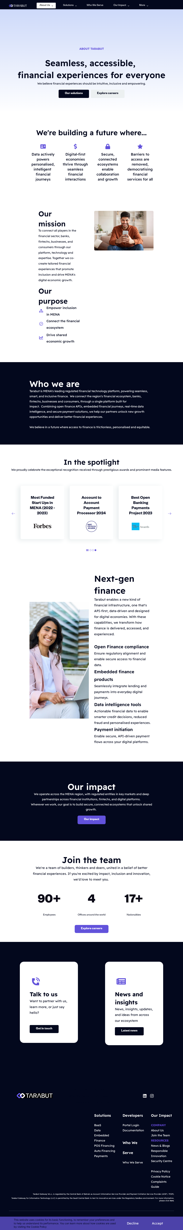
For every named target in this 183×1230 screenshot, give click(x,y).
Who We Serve (79, 1096)
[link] (35, 1095)
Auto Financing (104, 1151)
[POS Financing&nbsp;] (114, 1145)
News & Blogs (160, 1145)
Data (97, 1130)
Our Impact (101, 1096)
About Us (80, 1089)
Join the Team (160, 1135)
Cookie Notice (160, 1176)
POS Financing (104, 1145)
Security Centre (161, 1161)
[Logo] (18, 5)
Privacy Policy (160, 1171)
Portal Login (131, 1125)
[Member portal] (169, 5)
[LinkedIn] (144, 1096)
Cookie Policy (39, 1226)
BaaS (97, 1125)
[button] (13, 513)
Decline (133, 1223)
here (172, 1200)
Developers (81, 1102)
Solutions (97, 1089)
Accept (157, 1223)
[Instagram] (152, 1096)
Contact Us (101, 1102)
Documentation (133, 1130)
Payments (101, 1156)
